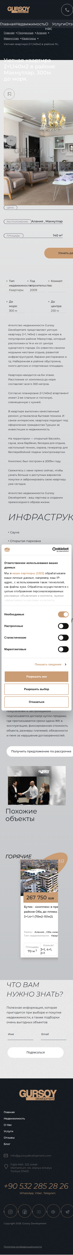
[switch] (63, 626)
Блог (7, 1144)
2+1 (42, 953)
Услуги (59, 24)
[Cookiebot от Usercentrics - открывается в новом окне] (52, 549)
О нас (8, 1125)
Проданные (25, 32)
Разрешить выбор (36, 689)
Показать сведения (48, 664)
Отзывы (9, 1137)
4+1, (49, 949)
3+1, (43, 949)
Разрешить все (36, 676)
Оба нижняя (54, 931)
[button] (11, 140)
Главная (8, 24)
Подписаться (36, 1052)
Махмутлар (11, 38)
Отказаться (36, 701)
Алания (41, 32)
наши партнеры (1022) (28, 573)
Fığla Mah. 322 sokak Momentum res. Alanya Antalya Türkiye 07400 (31, 1168)
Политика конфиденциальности (23, 1246)
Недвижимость (30, 24)
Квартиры (29, 38)
